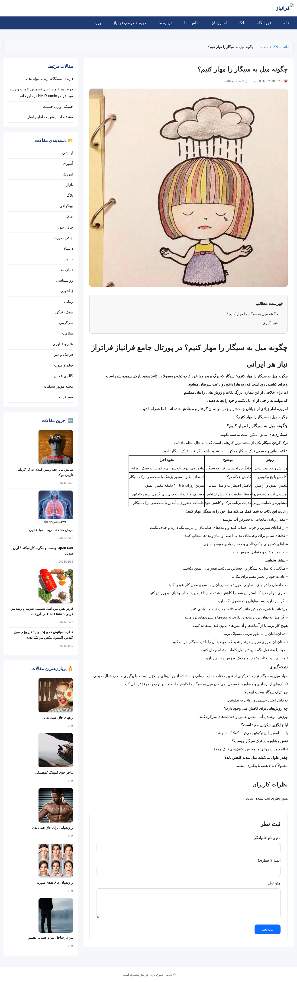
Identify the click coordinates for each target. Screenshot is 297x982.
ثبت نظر (267, 929)
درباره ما (165, 23)
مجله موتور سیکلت (58, 386)
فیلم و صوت (63, 365)
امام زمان (219, 23)
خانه (286, 23)
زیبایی (68, 301)
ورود (97, 23)
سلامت (263, 47)
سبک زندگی (64, 312)
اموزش (67, 174)
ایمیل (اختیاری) (269, 860)
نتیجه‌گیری (270, 323)
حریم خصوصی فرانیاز (130, 23)
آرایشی (67, 153)
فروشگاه (264, 23)
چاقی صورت (63, 238)
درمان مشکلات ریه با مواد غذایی (48, 78)
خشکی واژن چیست (58, 106)
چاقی (69, 217)
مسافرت (66, 397)
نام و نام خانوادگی (267, 838)
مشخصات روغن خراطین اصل (50, 117)
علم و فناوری (62, 344)
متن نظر (274, 883)
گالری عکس (63, 376)
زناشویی (66, 291)
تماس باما (191, 23)
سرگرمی (66, 323)
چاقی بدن (65, 227)
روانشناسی (64, 280)
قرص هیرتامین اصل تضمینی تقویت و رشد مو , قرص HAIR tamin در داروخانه (41, 92)
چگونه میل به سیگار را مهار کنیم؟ (252, 314)
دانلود (69, 259)
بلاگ (242, 23)
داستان (67, 248)
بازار (69, 185)
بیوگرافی (66, 206)
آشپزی (68, 164)
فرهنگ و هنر (63, 355)
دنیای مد (66, 270)
